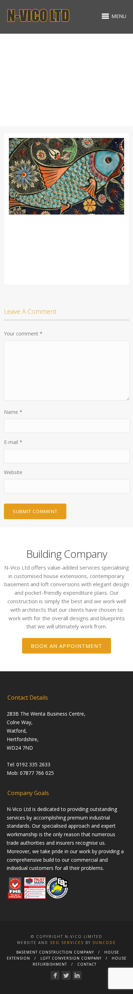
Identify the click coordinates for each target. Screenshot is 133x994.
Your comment (23, 333)
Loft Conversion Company (70, 958)
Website (13, 472)
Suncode (104, 942)
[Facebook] (55, 975)
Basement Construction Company (55, 952)
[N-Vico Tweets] (66, 975)
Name (13, 412)
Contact (86, 964)
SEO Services (67, 942)
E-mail (13, 442)
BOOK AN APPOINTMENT (66, 645)
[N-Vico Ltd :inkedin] (77, 975)
